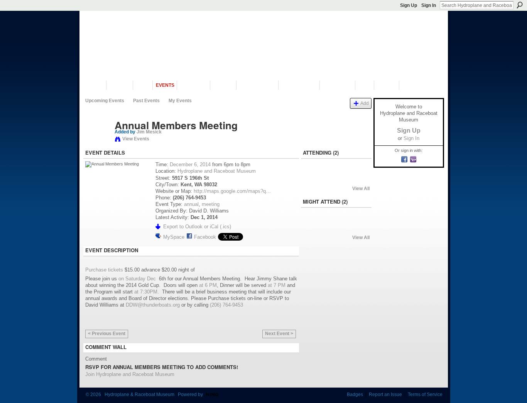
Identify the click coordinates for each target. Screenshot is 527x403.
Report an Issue (385, 394)
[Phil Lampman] (315, 227)
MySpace (173, 237)
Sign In (428, 5)
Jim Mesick (149, 132)
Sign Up (408, 5)
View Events (135, 139)
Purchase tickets (104, 270)
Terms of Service (425, 394)
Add (364, 103)
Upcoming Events (104, 100)
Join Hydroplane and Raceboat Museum (129, 374)
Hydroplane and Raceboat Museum (216, 171)
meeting (211, 204)
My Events (180, 100)
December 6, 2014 (190, 164)
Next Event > (279, 333)
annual (191, 204)
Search (520, 5)
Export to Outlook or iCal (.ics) (197, 226)
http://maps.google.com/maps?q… (232, 191)
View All (361, 188)
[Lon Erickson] (315, 178)
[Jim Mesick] (97, 141)
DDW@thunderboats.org (153, 305)
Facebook (205, 237)
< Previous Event (106, 333)
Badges (355, 394)
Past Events (146, 100)
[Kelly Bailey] (336, 227)
